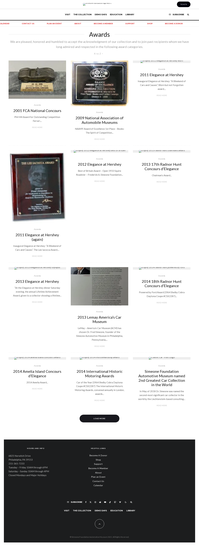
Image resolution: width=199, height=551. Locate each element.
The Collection (82, 14)
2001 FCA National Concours (37, 110)
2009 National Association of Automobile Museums (100, 120)
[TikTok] (110, 502)
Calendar (98, 485)
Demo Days (101, 14)
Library (129, 14)
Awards (37, 105)
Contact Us (28, 23)
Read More (37, 127)
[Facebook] (86, 502)
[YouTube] (105, 502)
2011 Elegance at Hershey (161, 75)
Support (130, 23)
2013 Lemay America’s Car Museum (99, 319)
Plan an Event (54, 23)
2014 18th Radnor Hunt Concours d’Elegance (162, 283)
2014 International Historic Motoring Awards (100, 373)
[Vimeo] (120, 502)
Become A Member (103, 23)
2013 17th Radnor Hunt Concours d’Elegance (162, 166)
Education (116, 14)
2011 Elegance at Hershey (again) (37, 237)
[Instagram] (95, 502)
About (77, 23)
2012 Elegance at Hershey (99, 164)
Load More (100, 418)
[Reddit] (100, 502)
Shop (150, 23)
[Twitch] (115, 502)
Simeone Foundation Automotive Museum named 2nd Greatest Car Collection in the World (161, 378)
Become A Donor (174, 23)
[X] (90, 502)
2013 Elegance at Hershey (37, 281)
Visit (67, 14)
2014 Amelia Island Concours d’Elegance (37, 373)
